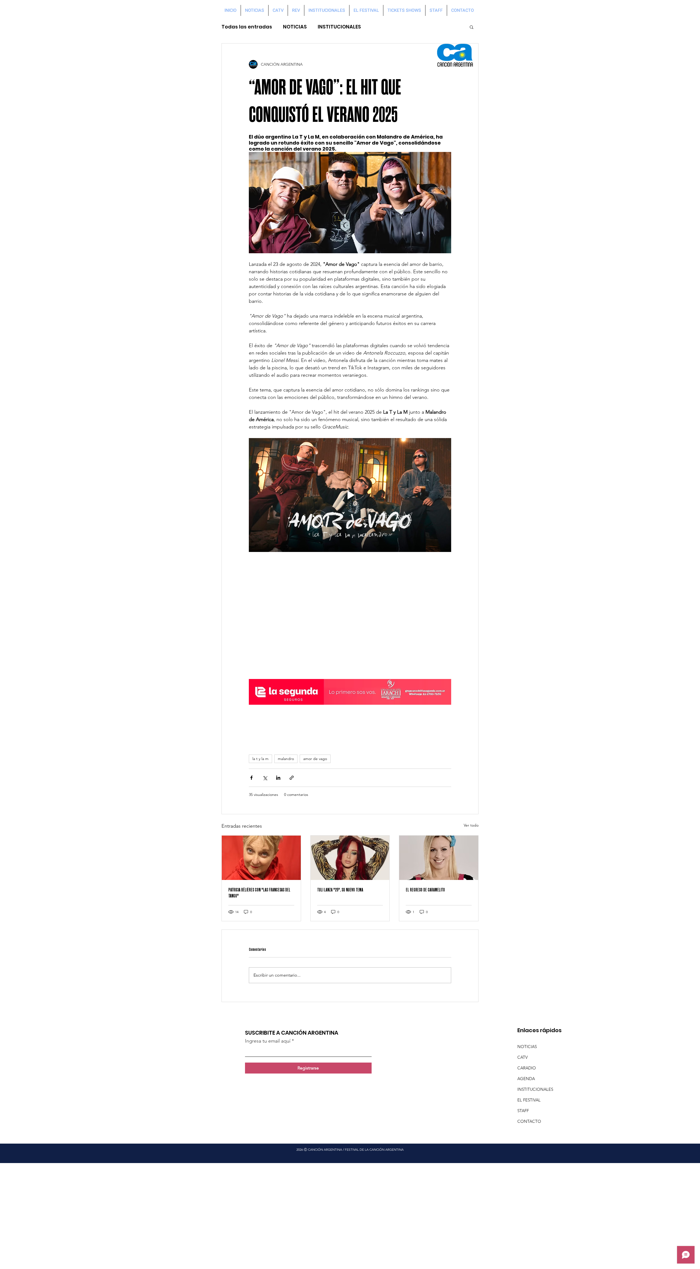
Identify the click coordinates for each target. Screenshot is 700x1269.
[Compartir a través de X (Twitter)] (264, 777)
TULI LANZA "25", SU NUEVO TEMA (340, 890)
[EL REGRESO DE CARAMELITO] (438, 858)
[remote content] (350, 615)
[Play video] (350, 495)
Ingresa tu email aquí (267, 1040)
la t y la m (260, 758)
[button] (471, 27)
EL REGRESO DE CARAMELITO (425, 890)
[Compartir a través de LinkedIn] (278, 777)
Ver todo (471, 825)
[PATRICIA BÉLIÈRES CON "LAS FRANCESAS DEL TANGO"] (261, 858)
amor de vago (315, 758)
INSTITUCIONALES (339, 27)
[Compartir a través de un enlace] (291, 777)
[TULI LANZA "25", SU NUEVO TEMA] (350, 858)
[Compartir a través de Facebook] (251, 777)
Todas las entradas (246, 27)
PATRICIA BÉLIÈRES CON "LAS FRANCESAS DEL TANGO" (259, 893)
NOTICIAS (295, 27)
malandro (286, 758)
